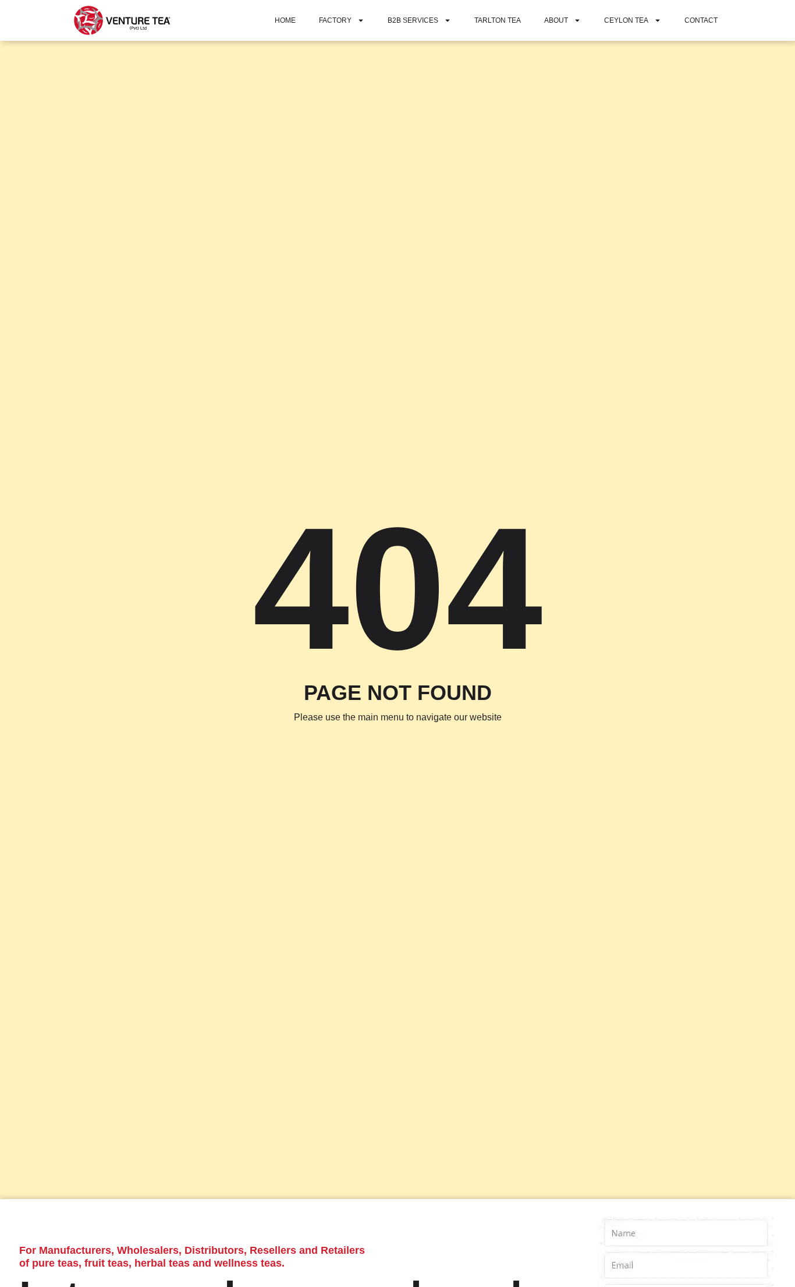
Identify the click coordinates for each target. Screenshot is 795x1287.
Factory (335, 20)
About (556, 20)
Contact (701, 20)
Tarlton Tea (497, 20)
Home (285, 20)
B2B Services (413, 20)
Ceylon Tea (626, 20)
